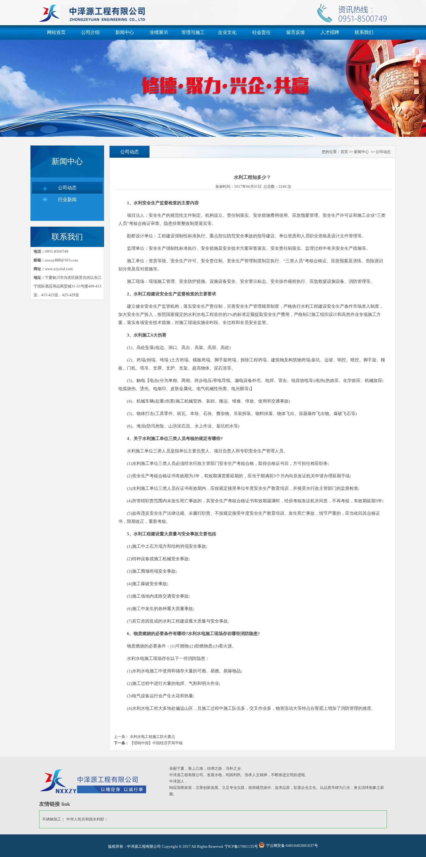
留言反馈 (295, 32)
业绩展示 (159, 32)
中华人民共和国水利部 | (87, 819)
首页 (344, 152)
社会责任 (261, 32)
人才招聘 (330, 32)
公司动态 (67, 187)
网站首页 (56, 32)
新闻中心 (124, 32)
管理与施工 (193, 32)
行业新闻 (67, 199)
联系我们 (364, 32)
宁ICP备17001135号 (241, 846)
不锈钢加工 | (53, 819)
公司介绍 (90, 32)
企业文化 (227, 32)
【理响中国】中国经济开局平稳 (156, 743)
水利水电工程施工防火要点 (152, 736)
